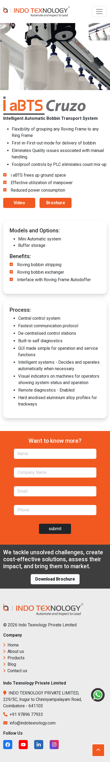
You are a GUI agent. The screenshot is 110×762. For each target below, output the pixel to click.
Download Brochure (55, 579)
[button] (98, 750)
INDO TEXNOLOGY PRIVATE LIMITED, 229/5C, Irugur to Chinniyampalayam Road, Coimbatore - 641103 (42, 699)
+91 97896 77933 (26, 714)
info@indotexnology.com (32, 723)
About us (15, 651)
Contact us (16, 670)
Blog (11, 664)
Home (12, 645)
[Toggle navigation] (99, 11)
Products (15, 657)
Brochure (55, 202)
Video (19, 202)
